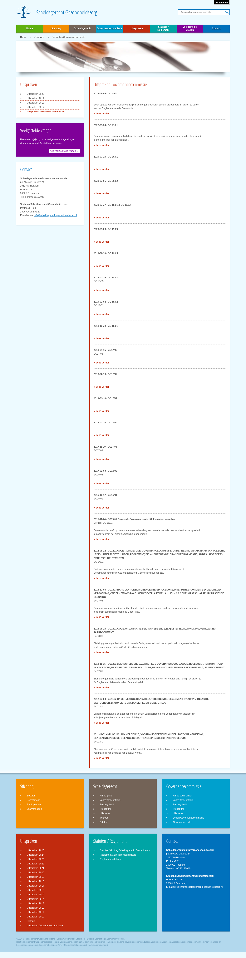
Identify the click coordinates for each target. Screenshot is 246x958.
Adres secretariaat (182, 795)
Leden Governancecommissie (188, 817)
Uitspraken (137, 28)
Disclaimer (61, 939)
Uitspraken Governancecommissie (46, 111)
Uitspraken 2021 (35, 868)
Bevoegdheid (107, 804)
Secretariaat (33, 800)
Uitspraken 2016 (35, 890)
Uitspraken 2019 (35, 98)
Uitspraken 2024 (35, 854)
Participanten (34, 804)
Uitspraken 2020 (35, 94)
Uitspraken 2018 (35, 102)
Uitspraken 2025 (35, 850)
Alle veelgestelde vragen (63, 151)
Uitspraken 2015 (35, 894)
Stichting (56, 28)
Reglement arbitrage (110, 859)
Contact (216, 28)
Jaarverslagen (34, 809)
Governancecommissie (109, 28)
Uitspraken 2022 (35, 863)
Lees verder (102, 113)
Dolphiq (90, 939)
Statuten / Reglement (163, 28)
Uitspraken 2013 (35, 903)
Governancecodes (182, 822)
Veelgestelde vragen (190, 28)
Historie (31, 921)
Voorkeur (104, 817)
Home (29, 28)
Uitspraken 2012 (35, 908)
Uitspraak (105, 813)
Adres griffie (106, 795)
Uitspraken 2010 (35, 916)
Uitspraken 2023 (35, 859)
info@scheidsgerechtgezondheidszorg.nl (55, 215)
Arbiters (104, 822)
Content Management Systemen (110, 939)
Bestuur (31, 795)
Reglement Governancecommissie (118, 854)
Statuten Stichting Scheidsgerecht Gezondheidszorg (126, 850)
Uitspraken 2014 (35, 899)
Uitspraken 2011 (35, 912)
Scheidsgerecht (82, 28)
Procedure (105, 809)
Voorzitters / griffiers (110, 800)
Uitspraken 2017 (35, 107)
